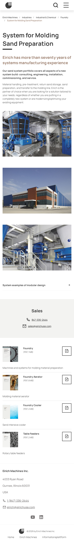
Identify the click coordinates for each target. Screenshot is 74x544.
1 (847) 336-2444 (18, 500)
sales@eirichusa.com (39, 326)
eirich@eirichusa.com (21, 507)
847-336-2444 (39, 319)
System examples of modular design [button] (24, 285)
